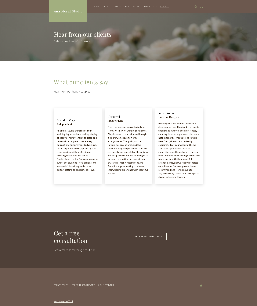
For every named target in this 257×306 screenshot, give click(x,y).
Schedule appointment (83, 285)
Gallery (136, 6)
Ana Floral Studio (68, 11)
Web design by (61, 301)
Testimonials (150, 6)
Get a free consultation (148, 236)
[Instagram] (201, 285)
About (105, 6)
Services (116, 6)
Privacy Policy (61, 285)
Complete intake (106, 285)
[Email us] (201, 6)
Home (96, 6)
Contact (164, 6)
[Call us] (195, 6)
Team (126, 6)
